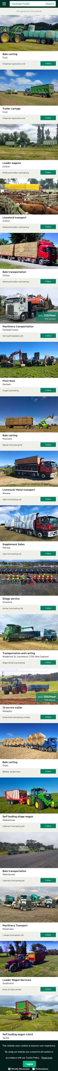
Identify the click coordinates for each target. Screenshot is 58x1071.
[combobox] (27, 3)
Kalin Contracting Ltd (12, 499)
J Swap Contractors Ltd (13, 935)
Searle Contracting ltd (12, 445)
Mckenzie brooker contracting (16, 172)
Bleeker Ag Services (11, 771)
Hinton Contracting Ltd (13, 608)
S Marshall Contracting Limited (16, 717)
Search (50, 3)
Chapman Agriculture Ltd (14, 64)
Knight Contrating (11, 390)
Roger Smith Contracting (14, 663)
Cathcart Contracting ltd (13, 826)
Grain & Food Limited (12, 989)
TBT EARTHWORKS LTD (13, 336)
